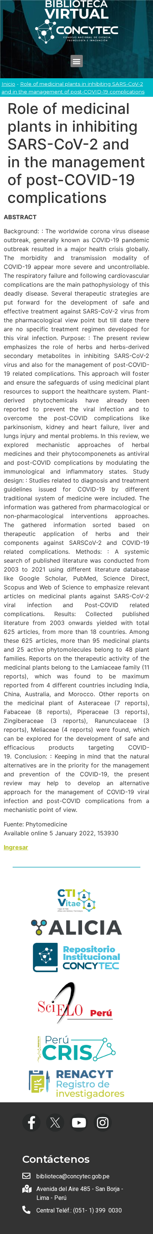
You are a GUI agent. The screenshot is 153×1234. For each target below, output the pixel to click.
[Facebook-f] (31, 1122)
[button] (77, 61)
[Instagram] (103, 1122)
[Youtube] (79, 1122)
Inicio (8, 84)
